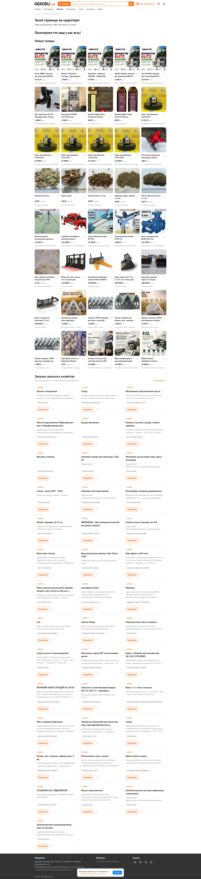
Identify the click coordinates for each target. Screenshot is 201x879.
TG (146, 862)
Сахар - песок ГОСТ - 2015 (50, 491)
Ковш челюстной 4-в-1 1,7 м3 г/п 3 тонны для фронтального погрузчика (124, 278)
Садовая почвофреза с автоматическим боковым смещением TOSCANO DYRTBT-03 (70, 237)
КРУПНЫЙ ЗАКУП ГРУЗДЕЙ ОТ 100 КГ (56, 687)
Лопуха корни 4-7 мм (97, 196)
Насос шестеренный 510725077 (69, 156)
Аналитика (90, 9)
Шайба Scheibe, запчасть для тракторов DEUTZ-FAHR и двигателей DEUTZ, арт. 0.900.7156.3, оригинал (125, 74)
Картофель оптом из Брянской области (69, 359)
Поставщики (49, 9)
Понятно (117, 873)
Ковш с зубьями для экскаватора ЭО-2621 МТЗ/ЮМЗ (142, 655)
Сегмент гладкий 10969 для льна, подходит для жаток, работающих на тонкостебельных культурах (44, 359)
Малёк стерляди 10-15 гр (49, 522)
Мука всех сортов (46, 553)
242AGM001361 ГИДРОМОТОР (52, 790)
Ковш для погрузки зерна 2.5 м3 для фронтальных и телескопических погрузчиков (149, 278)
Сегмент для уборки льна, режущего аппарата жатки (69, 319)
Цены (81, 9)
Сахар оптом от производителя (53, 653)
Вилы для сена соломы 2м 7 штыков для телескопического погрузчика (70, 278)
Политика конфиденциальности (59, 869)
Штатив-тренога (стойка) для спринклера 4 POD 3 (45, 237)
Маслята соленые (45, 456)
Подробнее (43, 409)
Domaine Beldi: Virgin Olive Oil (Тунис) (123, 115)
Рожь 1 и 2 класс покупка (139, 687)
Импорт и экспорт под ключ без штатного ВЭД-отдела (98, 359)
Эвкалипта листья (42, 196)
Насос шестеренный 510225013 (149, 115)
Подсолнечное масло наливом (141, 622)
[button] (131, 4)
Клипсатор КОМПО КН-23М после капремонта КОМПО (69, 115)
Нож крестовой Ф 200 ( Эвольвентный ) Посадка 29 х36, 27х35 (45, 115)
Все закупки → (160, 380)
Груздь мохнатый (90, 422)
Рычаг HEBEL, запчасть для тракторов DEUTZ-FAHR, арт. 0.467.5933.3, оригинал (44, 74)
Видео (100, 9)
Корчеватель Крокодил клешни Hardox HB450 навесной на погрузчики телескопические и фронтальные (98, 278)
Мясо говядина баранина (50, 721)
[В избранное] (57, 74)
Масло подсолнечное (92, 790)
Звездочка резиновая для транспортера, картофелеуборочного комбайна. (100, 725)
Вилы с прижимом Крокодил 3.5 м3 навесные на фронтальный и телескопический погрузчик (42, 319)
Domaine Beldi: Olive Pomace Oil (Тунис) (96, 115)
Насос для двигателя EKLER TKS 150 (149, 237)
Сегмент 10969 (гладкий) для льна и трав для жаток (98, 319)
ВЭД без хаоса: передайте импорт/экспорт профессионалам (149, 359)
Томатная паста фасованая (94, 491)
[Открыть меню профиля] (164, 4)
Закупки (60, 9)
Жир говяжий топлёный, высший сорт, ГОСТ (45, 278)
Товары (38, 9)
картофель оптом (90, 587)
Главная (37, 14)
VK (135, 862)
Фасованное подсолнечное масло (143, 391)
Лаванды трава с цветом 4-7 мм (125, 197)
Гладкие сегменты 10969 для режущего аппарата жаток (151, 319)
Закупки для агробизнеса (52, 14)
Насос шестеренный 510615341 (43, 156)
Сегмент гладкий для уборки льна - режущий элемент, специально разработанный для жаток (124, 319)
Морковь (130, 587)
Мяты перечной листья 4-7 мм (150, 197)
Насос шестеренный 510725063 (123, 156)
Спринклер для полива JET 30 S (97, 237)
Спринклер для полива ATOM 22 (124, 237)
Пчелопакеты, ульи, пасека (95, 756)
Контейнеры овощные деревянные (144, 491)
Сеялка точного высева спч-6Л (141, 522)
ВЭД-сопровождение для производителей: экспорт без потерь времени (123, 359)
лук (38, 622)
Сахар (84, 391)
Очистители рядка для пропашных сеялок (150, 156)
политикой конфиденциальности (92, 874)
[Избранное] (158, 4)
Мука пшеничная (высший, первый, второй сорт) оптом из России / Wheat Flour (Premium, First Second (55, 591)
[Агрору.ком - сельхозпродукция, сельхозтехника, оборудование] (45, 4)
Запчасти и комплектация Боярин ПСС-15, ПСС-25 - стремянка (98, 689)
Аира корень (66, 196)
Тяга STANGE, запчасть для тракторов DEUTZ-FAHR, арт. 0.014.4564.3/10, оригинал (150, 74)
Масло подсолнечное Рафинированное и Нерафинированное (55, 424)
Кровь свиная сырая (136, 756)
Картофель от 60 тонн (137, 553)
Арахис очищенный (47, 391)
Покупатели (71, 9)
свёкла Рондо (88, 622)
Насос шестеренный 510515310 (96, 156)
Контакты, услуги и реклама (107, 861)
